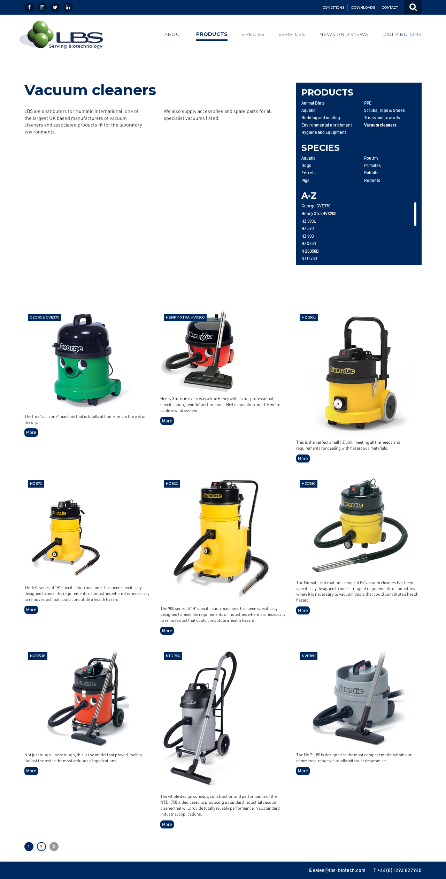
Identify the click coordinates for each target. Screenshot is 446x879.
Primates (372, 165)
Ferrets (308, 172)
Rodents (372, 180)
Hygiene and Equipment (323, 132)
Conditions (333, 7)
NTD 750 (309, 258)
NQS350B (310, 251)
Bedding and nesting (320, 117)
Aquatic (308, 110)
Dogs (306, 165)
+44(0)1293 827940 (399, 870)
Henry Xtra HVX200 (318, 213)
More (31, 432)
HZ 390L (308, 221)
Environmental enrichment (326, 125)
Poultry (371, 158)
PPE (367, 103)
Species (252, 34)
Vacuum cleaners (380, 125)
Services (291, 34)
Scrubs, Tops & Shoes (384, 110)
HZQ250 (308, 243)
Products (212, 34)
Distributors (402, 34)
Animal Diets (313, 103)
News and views (343, 34)
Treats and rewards (382, 117)
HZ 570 (307, 228)
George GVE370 (315, 205)
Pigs (305, 180)
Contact (390, 7)
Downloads (363, 7)
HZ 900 (307, 236)
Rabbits (371, 172)
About (173, 34)
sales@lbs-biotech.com (339, 870)
